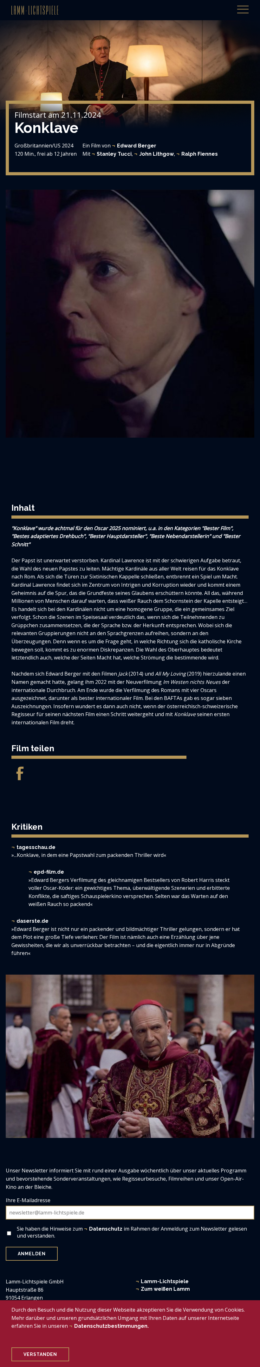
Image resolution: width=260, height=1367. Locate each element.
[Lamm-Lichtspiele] (34, 10)
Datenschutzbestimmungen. (111, 1326)
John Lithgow (156, 154)
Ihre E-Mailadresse (28, 1200)
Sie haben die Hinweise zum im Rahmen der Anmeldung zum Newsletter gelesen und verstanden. (132, 1232)
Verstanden (40, 1354)
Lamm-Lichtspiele (165, 1281)
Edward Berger (136, 146)
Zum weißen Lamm (165, 1289)
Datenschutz (105, 1229)
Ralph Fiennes (199, 154)
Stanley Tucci (114, 154)
